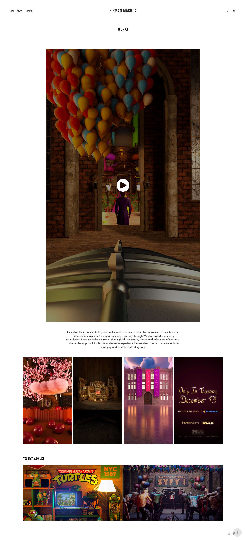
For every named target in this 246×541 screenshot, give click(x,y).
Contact (29, 10)
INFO (12, 10)
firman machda (123, 10)
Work (19, 10)
